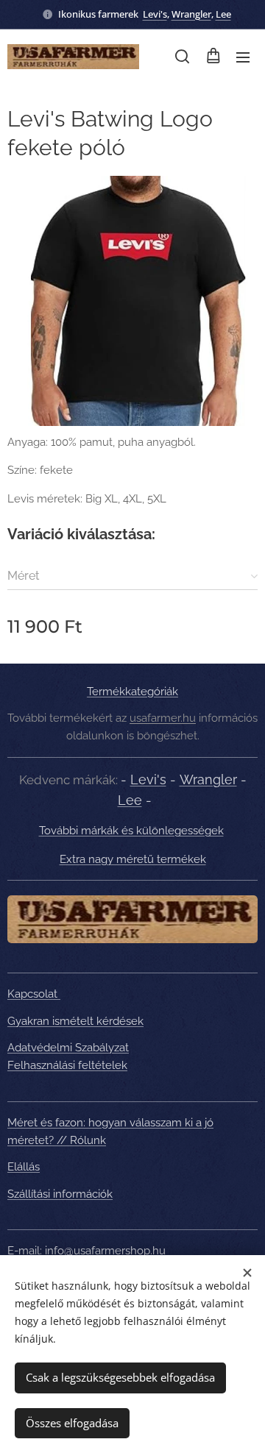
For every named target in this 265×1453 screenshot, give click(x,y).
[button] (182, 56)
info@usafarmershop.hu (105, 1250)
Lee (223, 14)
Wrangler (191, 14)
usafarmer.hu (163, 718)
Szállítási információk (60, 1194)
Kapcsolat (33, 994)
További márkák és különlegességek (131, 830)
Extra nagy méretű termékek (133, 859)
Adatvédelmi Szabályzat (68, 1047)
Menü (243, 56)
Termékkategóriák (132, 691)
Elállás (23, 1166)
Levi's (155, 14)
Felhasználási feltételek (67, 1065)
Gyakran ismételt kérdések (75, 1021)
